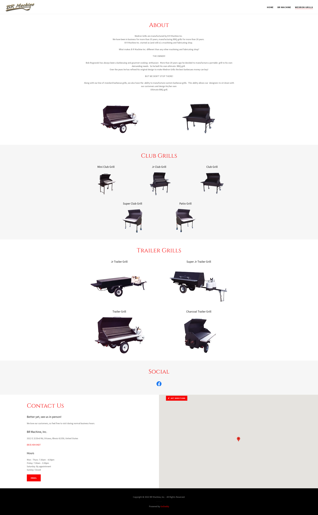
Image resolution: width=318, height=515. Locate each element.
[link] (20, 6)
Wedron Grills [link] (304, 7)
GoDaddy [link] (164, 506)
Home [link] (270, 7)
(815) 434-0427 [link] (34, 444)
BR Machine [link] (284, 7)
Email (34, 478)
